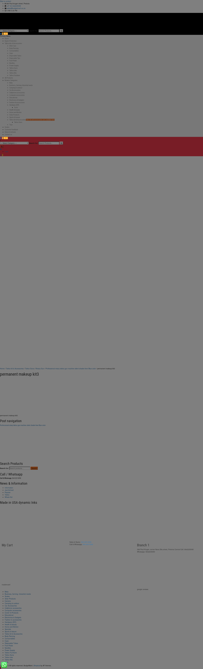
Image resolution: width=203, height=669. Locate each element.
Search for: (33, 31)
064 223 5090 (86, 542)
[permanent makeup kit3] (17, 395)
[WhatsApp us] (4, 665)
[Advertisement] (101, 349)
